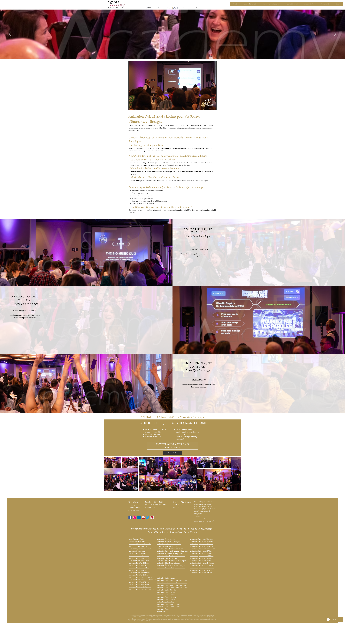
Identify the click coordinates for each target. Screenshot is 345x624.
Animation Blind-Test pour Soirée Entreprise (171, 560)
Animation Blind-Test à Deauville (140, 587)
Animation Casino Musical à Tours (168, 604)
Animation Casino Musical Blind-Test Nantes (172, 583)
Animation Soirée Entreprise (138, 546)
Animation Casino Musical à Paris (168, 606)
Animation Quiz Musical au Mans (201, 565)
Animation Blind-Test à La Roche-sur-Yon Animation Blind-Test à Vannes (142, 581)
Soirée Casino (161, 611)
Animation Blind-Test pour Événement (170, 549)
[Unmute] (134, 108)
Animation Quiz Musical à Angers (140, 549)
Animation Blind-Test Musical (167, 558)
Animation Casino (163, 609)
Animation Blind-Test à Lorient (139, 584)
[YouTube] (143, 517)
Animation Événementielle (166, 539)
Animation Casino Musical (166, 578)
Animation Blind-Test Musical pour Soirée (171, 556)
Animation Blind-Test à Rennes (139, 560)
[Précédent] (10, 34)
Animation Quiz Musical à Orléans (201, 556)
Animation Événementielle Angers (168, 541)
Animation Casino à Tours (166, 599)
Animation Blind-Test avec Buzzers (168, 563)
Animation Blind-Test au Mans (139, 568)
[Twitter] (148, 517)
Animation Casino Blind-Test (166, 590)
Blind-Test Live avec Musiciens (139, 556)
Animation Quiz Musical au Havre (201, 570)
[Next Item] (238, 474)
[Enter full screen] (214, 108)
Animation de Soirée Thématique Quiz (170, 553)
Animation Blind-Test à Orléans (139, 572)
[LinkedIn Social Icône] (139, 517)
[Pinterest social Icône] (152, 517)
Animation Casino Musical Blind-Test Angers (172, 580)
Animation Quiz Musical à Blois (201, 553)
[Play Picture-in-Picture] (211, 108)
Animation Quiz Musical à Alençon (202, 568)
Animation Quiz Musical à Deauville (202, 558)
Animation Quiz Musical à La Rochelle (203, 549)
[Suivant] (335, 34)
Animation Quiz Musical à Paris (200, 560)
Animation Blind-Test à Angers (139, 558)
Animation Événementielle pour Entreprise (171, 565)
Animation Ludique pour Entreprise (169, 544)
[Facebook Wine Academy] (130, 517)
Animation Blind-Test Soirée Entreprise (141, 589)
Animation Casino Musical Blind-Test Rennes (172, 585)
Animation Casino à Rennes (166, 597)
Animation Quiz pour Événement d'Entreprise (172, 551)
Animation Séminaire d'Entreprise (140, 544)
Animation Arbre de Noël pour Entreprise (171, 568)
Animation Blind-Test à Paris (138, 570)
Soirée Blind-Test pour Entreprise (168, 546)
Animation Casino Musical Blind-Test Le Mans (172, 587)
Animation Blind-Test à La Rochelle (140, 577)
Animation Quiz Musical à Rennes (201, 544)
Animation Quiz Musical (137, 551)
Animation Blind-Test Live (137, 553)
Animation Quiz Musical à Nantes (201, 541)
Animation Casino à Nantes (166, 595)
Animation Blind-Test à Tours (138, 565)
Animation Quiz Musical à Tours (201, 551)
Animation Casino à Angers (166, 592)
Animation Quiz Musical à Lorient (201, 546)
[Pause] (131, 108)
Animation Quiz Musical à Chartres (202, 563)
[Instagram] (134, 517)
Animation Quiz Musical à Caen (201, 572)
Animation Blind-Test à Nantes (139, 563)
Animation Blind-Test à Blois (138, 575)
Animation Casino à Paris (165, 602)
